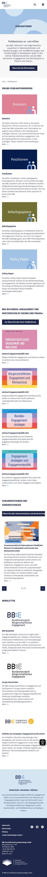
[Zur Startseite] (6, 4)
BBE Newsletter (8, 631)
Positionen (7, 174)
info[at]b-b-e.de (7, 851)
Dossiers (6, 118)
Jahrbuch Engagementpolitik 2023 (15, 474)
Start (3, 81)
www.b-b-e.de (7, 854)
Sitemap (5, 832)
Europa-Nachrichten (10, 682)
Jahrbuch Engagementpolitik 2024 (15, 433)
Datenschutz (6, 828)
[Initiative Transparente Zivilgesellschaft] (14, 862)
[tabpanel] (23, 553)
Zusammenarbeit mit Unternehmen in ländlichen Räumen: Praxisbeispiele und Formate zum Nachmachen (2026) (23, 548)
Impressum (6, 825)
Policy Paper (8, 273)
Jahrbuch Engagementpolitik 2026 (15, 354)
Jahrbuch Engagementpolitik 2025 (15, 392)
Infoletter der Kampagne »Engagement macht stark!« (23, 734)
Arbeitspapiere (9, 226)
